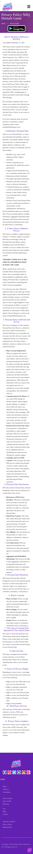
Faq (4, 808)
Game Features (7, 798)
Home (3, 23)
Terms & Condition (9, 821)
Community (6, 792)
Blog (4, 811)
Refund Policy (7, 827)
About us (6, 789)
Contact (5, 814)
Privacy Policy (7, 824)
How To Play (7, 801)
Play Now (6, 804)
